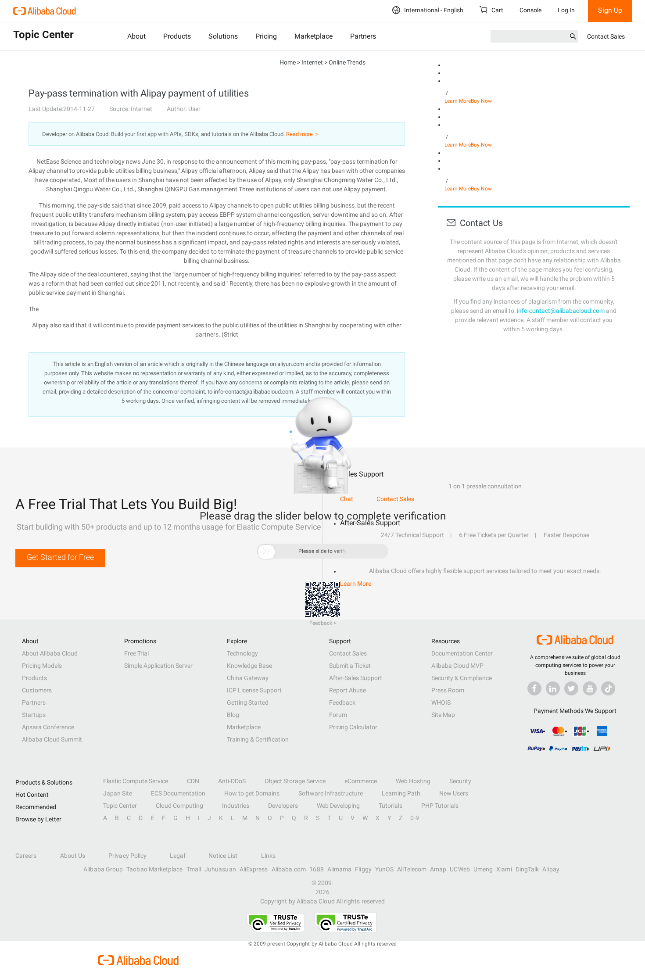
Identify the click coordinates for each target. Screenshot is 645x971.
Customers (37, 690)
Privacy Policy (127, 855)
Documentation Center (462, 653)
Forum (338, 714)
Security (460, 781)
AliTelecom (411, 869)
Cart (496, 10)
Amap (438, 869)
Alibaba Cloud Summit (52, 739)
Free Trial (136, 653)
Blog (233, 714)
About (136, 36)
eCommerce (360, 781)
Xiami (504, 869)
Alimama (339, 869)
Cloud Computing (179, 805)
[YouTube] (590, 688)
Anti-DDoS (232, 781)
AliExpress (254, 869)
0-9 (414, 817)
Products (177, 36)
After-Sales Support (355, 677)
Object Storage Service (295, 781)
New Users (453, 793)
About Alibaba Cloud (50, 653)
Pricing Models (42, 665)
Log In (566, 10)
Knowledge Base (249, 665)
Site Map (443, 714)
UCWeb (459, 869)
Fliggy (363, 869)
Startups (34, 714)
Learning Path (401, 793)
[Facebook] (534, 688)
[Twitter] (571, 688)
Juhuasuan (220, 869)
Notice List (223, 855)
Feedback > (322, 623)
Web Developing (338, 805)
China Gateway (248, 677)
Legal (177, 855)
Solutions (223, 36)
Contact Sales (606, 36)
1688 (316, 869)
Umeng (483, 869)
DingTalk (527, 869)
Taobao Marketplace (154, 869)
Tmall (193, 869)
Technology (242, 653)
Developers (283, 805)
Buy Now (481, 101)
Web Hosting (413, 781)
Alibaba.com (289, 869)
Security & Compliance (461, 677)
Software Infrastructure (330, 793)
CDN (193, 781)
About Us (73, 855)
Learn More (457, 101)
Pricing (266, 36)
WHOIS (441, 702)
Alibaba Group (103, 869)
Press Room (447, 690)
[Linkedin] (553, 688)
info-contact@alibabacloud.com (561, 310)
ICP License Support (254, 690)
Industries (235, 805)
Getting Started (248, 702)
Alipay (550, 869)
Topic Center (120, 805)
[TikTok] (608, 688)
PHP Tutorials (440, 805)
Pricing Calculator (353, 727)
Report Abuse (347, 690)
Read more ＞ (303, 134)
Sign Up (610, 10)
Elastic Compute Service (135, 781)
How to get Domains (252, 793)
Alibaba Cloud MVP (457, 665)
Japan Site (117, 793)
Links (268, 855)
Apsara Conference (48, 727)
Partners (363, 36)
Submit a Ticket (350, 665)
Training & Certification (258, 739)
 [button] (266, 551)
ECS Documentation (178, 793)
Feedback (342, 702)
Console (530, 10)
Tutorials (390, 805)
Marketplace (313, 36)
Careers (26, 855)
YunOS (384, 869)
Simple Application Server (158, 665)
